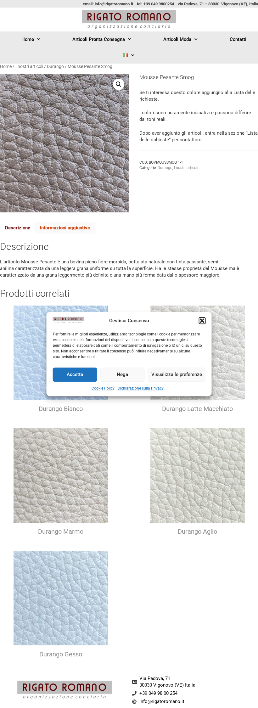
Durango (55, 66)
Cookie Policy (103, 388)
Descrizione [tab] (17, 228)
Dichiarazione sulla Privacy (141, 388)
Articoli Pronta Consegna (98, 39)
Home (27, 39)
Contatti (238, 39)
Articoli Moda (177, 39)
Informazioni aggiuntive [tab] (65, 228)
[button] (202, 321)
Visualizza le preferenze (176, 374)
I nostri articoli (29, 66)
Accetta (75, 374)
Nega (122, 374)
